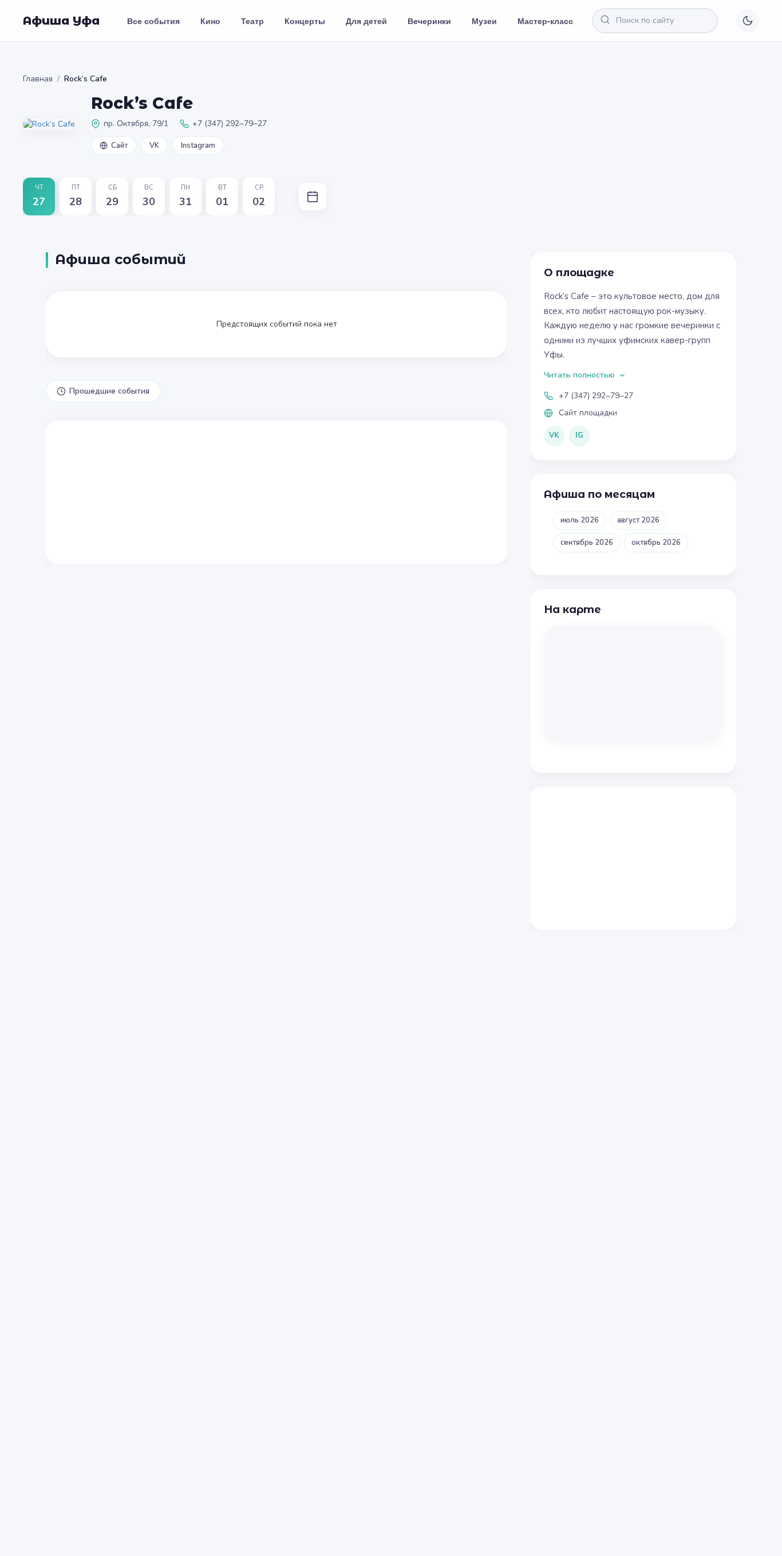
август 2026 (638, 520)
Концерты (305, 20)
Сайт (119, 145)
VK (154, 145)
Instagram (198, 145)
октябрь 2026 (656, 542)
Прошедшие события (109, 391)
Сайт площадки (588, 412)
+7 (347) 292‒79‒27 (596, 395)
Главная (38, 78)
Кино (210, 20)
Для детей (366, 20)
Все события (153, 20)
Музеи (484, 20)
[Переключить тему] (747, 20)
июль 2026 (579, 520)
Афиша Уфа (61, 20)
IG (579, 435)
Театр (252, 20)
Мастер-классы (549, 20)
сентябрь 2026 (586, 542)
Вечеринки (429, 20)
